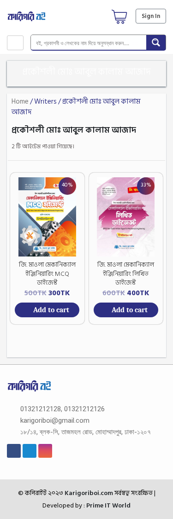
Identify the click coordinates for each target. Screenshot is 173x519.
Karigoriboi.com (88, 493)
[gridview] (143, 146)
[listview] (155, 146)
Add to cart (51, 310)
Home (20, 101)
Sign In (151, 16)
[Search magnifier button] (156, 42)
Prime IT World (108, 505)
